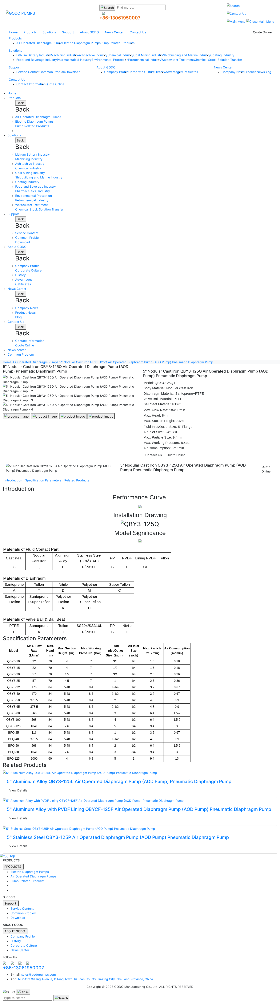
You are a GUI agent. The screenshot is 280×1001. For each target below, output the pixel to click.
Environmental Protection (110, 60)
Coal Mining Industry (148, 55)
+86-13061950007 (120, 18)
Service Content (28, 72)
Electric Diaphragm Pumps (81, 43)
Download (73, 72)
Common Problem (53, 72)
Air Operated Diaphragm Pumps (39, 43)
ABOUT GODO (15, 931)
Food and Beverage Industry (36, 60)
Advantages (173, 72)
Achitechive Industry (92, 55)
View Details (18, 790)
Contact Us (138, 32)
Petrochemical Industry (144, 60)
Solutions (49, 32)
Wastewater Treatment (177, 60)
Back (21, 103)
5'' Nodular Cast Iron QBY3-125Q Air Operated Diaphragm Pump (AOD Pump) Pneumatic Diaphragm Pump (136, 362)
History (160, 72)
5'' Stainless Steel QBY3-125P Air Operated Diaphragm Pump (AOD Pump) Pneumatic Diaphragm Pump (118, 837)
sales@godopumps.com (38, 974)
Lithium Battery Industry (33, 55)
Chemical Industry (120, 55)
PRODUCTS (13, 866)
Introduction (13, 480)
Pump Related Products (117, 43)
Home (13, 32)
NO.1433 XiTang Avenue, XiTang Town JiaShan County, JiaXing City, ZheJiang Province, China (85, 979)
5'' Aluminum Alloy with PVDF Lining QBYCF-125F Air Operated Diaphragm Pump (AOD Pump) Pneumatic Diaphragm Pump (139, 809)
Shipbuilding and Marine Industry (186, 55)
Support (68, 32)
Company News (233, 72)
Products (30, 32)
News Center (114, 32)
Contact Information (31, 84)
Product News (254, 72)
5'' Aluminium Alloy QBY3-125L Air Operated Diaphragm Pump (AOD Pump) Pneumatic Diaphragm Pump (119, 781)
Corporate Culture (141, 72)
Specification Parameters (43, 480)
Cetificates (190, 72)
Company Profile (116, 72)
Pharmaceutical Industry (74, 60)
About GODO (89, 32)
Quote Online (262, 32)
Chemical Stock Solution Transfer (218, 60)
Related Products (76, 480)
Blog (268, 72)
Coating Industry (222, 55)
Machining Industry (64, 55)
